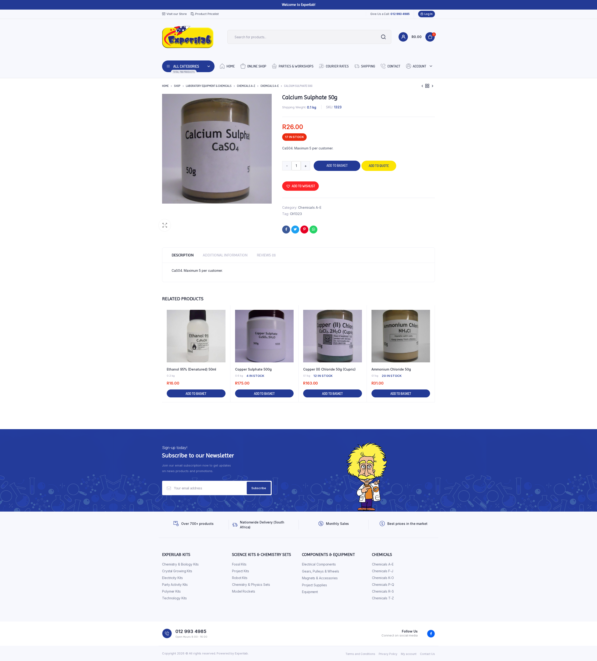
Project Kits (240, 571)
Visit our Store (177, 14)
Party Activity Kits (175, 585)
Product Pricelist (207, 14)
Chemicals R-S (383, 591)
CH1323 (296, 214)
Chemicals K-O (383, 578)
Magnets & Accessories (320, 578)
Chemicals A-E (269, 86)
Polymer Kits (171, 591)
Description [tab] (183, 255)
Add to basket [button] (196, 394)
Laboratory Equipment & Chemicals (209, 86)
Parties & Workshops (296, 66)
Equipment (310, 592)
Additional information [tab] (225, 255)
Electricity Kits (172, 578)
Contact (393, 66)
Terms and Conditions (360, 654)
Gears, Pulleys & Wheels (320, 571)
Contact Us (427, 654)
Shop (177, 86)
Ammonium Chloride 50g (391, 369)
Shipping (368, 66)
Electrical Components (319, 564)
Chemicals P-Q (383, 585)
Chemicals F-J (382, 571)
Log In (428, 14)
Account (419, 66)
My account (409, 654)
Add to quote (379, 165)
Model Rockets (243, 591)
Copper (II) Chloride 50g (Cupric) (329, 369)
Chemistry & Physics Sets (251, 585)
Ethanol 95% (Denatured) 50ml (191, 369)
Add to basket (337, 165)
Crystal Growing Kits (177, 571)
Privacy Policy (388, 654)
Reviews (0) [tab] (266, 255)
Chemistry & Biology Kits (180, 564)
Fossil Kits (239, 564)
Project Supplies (314, 585)
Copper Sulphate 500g (253, 369)
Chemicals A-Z (246, 86)
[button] (164, 225)
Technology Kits (174, 598)
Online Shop (256, 66)
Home (230, 66)
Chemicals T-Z (383, 598)
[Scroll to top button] (586, 650)
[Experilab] (187, 37)
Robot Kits (239, 578)
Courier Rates (337, 66)
